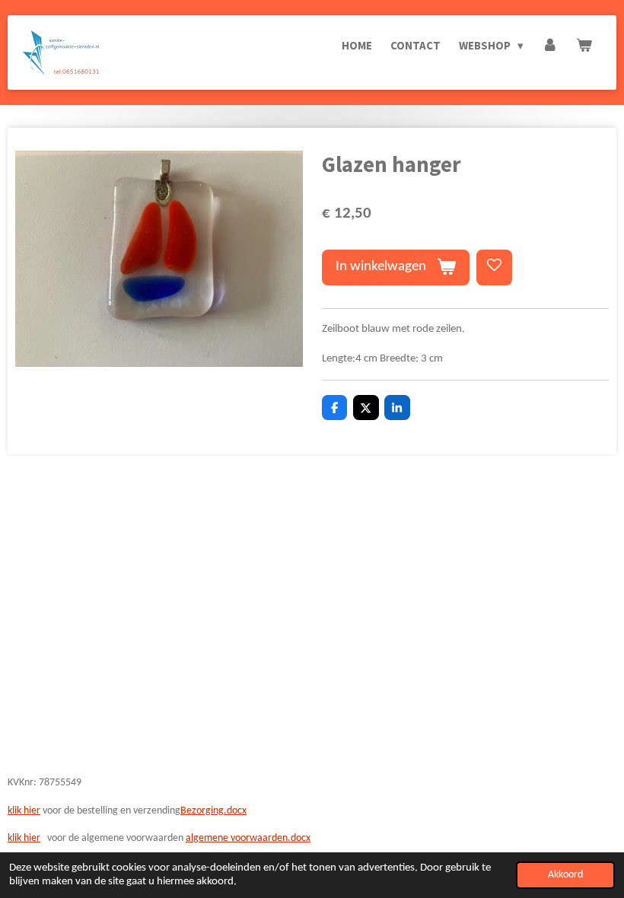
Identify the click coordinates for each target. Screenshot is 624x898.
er (35, 838)
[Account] (550, 46)
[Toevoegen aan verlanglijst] (494, 267)
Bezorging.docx (213, 811)
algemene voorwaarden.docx (248, 838)
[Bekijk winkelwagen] (584, 46)
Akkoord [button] (565, 875)
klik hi (19, 838)
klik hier (24, 811)
